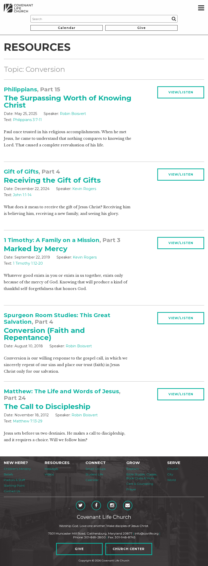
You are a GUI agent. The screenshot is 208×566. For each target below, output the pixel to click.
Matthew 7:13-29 (27, 421)
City (170, 474)
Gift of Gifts (21, 171)
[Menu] (201, 8)
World (171, 480)
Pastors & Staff (14, 480)
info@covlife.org (147, 533)
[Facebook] (96, 505)
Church (172, 469)
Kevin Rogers (84, 188)
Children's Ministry (17, 469)
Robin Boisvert (73, 113)
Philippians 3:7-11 (27, 119)
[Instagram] (112, 505)
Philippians (20, 89)
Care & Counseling (139, 484)
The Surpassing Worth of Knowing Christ (67, 101)
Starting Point (14, 485)
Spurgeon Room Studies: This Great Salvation (57, 318)
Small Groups (95, 469)
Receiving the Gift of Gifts (52, 180)
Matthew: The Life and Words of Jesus (61, 391)
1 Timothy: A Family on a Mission (51, 240)
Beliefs (8, 474)
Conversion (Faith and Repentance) (44, 334)
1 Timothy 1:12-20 (28, 263)
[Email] (127, 505)
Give (141, 28)
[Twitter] (80, 505)
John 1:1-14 (22, 195)
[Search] (173, 18)
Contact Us (12, 491)
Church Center (129, 549)
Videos (49, 474)
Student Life (94, 474)
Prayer (131, 489)
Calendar (67, 28)
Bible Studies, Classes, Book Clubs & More (141, 476)
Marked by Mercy (35, 248)
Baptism (132, 469)
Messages (51, 469)
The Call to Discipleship (47, 406)
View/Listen (180, 92)
